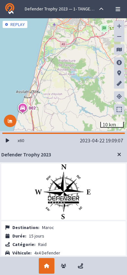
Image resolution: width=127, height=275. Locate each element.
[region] (63, 74)
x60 (21, 140)
